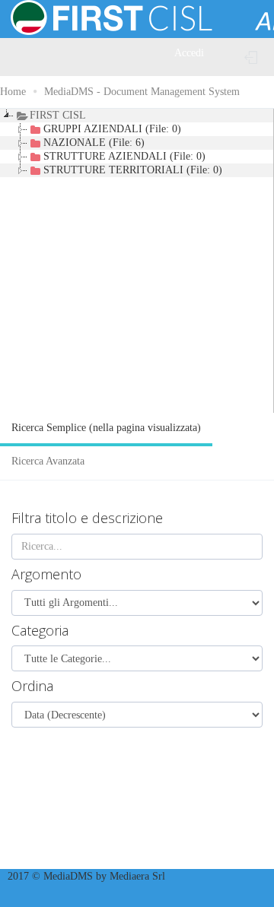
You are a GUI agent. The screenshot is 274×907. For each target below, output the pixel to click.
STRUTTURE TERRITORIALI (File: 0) (132, 170)
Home (13, 91)
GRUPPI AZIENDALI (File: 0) (112, 129)
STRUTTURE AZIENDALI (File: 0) (124, 156)
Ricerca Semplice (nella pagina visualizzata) (106, 427)
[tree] (137, 261)
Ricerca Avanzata (47, 461)
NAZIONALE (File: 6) (94, 142)
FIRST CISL (58, 115)
